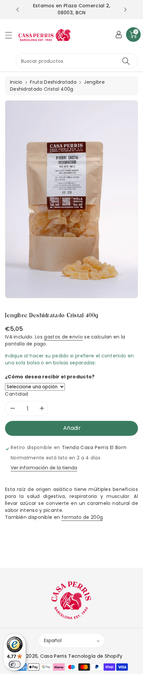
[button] (11, 35)
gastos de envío (63, 337)
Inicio (16, 82)
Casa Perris (53, 656)
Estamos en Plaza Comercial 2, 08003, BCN (71, 9)
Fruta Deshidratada (53, 82)
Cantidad (16, 394)
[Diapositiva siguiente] (125, 10)
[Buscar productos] (126, 60)
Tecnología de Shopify (95, 656)
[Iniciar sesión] (118, 34)
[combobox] (77, 60)
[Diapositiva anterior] (17, 10)
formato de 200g (82, 517)
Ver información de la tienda (44, 467)
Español (53, 640)
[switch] (15, 664)
